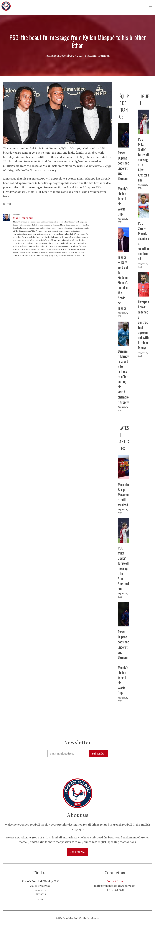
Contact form (115, 881)
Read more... (77, 852)
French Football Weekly (74, 918)
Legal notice (93, 918)
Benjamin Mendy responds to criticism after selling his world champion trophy (123, 376)
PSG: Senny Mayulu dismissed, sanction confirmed (143, 240)
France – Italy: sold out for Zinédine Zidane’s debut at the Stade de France (123, 282)
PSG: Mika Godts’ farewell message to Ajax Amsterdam (143, 159)
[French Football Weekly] (6, 6)
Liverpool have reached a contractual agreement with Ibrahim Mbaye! (143, 324)
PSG (9, 204)
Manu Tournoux (23, 218)
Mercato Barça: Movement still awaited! (123, 494)
